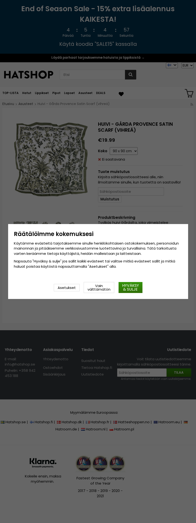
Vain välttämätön (98, 287)
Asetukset (67, 287)
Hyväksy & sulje (130, 287)
